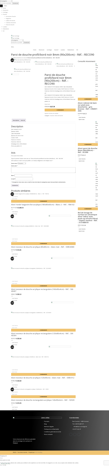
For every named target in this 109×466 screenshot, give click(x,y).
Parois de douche (10, 24)
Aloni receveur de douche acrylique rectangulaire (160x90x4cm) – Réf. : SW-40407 (42, 290)
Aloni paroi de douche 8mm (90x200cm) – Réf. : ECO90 (87, 150)
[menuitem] (34, 50)
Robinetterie (6, 29)
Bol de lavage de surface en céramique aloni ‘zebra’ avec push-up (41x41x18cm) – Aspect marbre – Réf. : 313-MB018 (88, 217)
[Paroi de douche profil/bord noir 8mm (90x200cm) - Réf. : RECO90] (23, 61)
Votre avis (14, 166)
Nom (13, 175)
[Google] (78, 434)
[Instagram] (70, 434)
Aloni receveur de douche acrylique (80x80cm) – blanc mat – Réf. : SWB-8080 (42, 247)
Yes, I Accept (3, 465)
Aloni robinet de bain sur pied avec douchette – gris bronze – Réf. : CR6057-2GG (88, 107)
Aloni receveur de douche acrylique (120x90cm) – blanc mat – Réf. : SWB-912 (42, 377)
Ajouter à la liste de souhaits (51, 113)
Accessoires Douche (11, 16)
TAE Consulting (38, 452)
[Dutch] (2, 463)
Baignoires (8, 18)
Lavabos (5, 26)
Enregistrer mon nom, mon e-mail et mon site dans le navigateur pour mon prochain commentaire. (39, 182)
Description (16, 120)
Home (4, 8)
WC (4, 31)
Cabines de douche (10, 20)
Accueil (12, 57)
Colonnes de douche (11, 22)
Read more (47, 104)
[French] (7, 463)
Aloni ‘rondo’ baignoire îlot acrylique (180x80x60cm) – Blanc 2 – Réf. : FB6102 (42, 204)
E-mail (13, 179)
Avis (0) (23, 120)
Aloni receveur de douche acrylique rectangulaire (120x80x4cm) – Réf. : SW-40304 (42, 334)
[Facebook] (74, 434)
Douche (5, 14)
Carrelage (5, 12)
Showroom (5, 10)
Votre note (14, 163)
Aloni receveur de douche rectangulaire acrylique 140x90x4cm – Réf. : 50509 (42, 400)
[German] (9, 463)
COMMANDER (60, 110)
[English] (4, 463)
